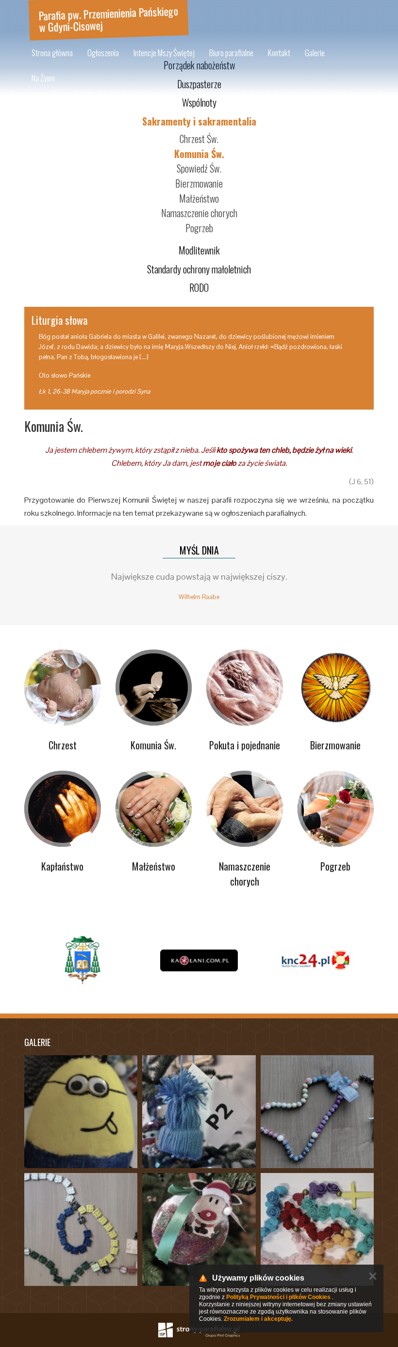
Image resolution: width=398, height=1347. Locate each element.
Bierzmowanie (199, 183)
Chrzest (63, 745)
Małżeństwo (199, 198)
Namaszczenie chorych (199, 213)
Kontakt (279, 53)
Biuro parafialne (231, 53)
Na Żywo (43, 78)
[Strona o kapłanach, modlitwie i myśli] (199, 960)
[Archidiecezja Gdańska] (82, 960)
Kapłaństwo (62, 866)
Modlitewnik (199, 250)
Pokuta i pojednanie (244, 745)
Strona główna (52, 53)
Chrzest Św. (199, 138)
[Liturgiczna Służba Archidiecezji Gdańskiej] (315, 960)
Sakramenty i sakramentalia (199, 121)
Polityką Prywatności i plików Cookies (278, 1297)
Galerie (315, 53)
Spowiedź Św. (199, 168)
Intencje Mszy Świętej (164, 53)
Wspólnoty (199, 102)
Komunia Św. (199, 153)
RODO (199, 287)
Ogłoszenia (103, 53)
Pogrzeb (199, 228)
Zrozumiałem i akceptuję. (258, 1318)
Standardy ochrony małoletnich (199, 269)
